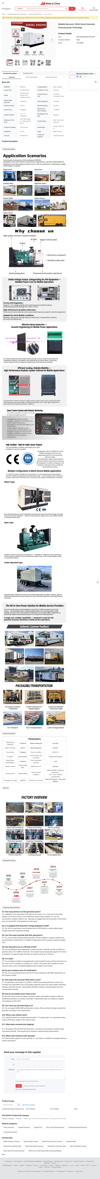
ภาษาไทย (93, 1165)
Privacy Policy (79, 1171)
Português (28, 1165)
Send (18, 1086)
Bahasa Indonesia (56, 1167)
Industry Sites (68, 1161)
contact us (73, 17)
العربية (71, 1165)
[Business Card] (96, 82)
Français (35, 1165)
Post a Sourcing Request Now (26, 1089)
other (75, 1109)
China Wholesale (48, 1161)
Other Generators (9, 1127)
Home (3, 14)
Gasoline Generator (24, 1127)
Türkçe (40, 1167)
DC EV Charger (30, 1109)
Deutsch (58, 1165)
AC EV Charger (54, 1109)
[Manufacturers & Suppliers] (50, 3)
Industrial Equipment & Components (16, 14)
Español (22, 1165)
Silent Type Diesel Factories (78, 1146)
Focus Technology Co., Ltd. (37, 1171)
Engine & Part (38, 1127)
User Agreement (61, 1171)
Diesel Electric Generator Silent (57, 1146)
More (3, 1154)
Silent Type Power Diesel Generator (14, 1151)
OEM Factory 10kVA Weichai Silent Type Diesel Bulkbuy (45, 1151)
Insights (54, 1163)
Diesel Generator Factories (11, 1141)
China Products (18, 1161)
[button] (60, 77)
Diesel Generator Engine (31, 1141)
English (16, 1165)
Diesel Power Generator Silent (12, 1146)
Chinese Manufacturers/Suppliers (33, 1161)
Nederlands (65, 1165)
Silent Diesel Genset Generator (34, 1146)
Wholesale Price (58, 1161)
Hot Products (8, 1161)
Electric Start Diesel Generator (55, 1127)
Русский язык (43, 1165)
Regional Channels (79, 1161)
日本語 (82, 1165)
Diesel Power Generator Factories (52, 1141)
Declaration (70, 1171)
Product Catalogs (29, 1105)
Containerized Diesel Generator (77, 1127)
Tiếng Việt (47, 1167)
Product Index (89, 1161)
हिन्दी (87, 1165)
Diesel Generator (48, 14)
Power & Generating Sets (35, 14)
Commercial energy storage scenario (13, 1109)
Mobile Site (47, 1163)
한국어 (77, 1165)
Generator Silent (71, 1141)
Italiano (52, 1165)
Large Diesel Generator (10, 1132)
